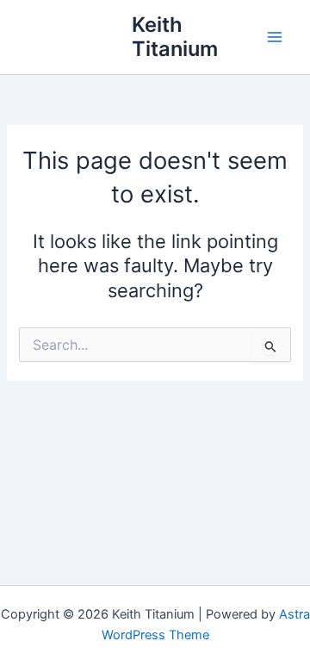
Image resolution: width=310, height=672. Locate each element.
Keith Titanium (175, 36)
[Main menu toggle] (275, 37)
